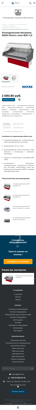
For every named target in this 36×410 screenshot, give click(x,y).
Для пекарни (18, 330)
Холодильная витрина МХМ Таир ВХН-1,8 (21, 196)
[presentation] (34, 278)
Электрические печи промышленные (18, 343)
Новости (18, 297)
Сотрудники (18, 294)
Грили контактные (18, 348)
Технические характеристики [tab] (13, 131)
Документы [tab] (7, 128)
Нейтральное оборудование (18, 325)
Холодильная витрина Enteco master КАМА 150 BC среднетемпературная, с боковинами (22, 220)
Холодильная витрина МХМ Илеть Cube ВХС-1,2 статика (21, 207)
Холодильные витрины (18, 346)
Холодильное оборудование (18, 309)
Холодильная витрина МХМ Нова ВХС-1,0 (21, 184)
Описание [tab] (6, 124)
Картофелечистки (18, 354)
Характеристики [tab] (18, 124)
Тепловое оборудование (18, 312)
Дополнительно (18, 336)
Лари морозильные (18, 356)
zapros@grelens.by (18, 374)
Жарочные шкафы (18, 351)
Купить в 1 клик (9, 99)
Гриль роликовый (18, 362)
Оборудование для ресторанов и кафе (18, 314)
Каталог (18, 305)
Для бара (18, 322)
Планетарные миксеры (18, 340)
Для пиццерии (18, 320)
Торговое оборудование (18, 317)
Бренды (18, 299)
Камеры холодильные (18, 359)
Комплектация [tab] (18, 128)
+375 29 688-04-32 (18, 378)
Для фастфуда (18, 328)
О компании (18, 290)
